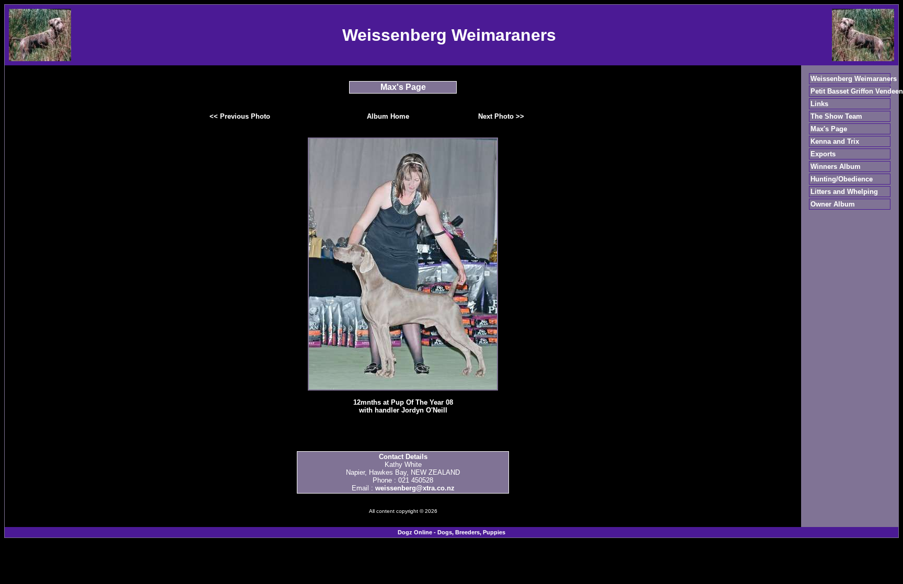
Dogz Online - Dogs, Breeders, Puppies (451, 532)
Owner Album (833, 204)
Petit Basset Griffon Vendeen (857, 91)
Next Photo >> (501, 116)
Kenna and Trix (835, 141)
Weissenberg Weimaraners (854, 79)
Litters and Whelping (844, 192)
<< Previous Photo (240, 116)
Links (819, 104)
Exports (823, 154)
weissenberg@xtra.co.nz (415, 488)
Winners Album (836, 166)
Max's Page (829, 129)
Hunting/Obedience (842, 179)
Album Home (388, 116)
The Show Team (836, 116)
